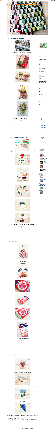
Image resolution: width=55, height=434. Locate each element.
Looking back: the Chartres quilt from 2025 (44, 176)
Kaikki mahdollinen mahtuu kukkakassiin (44, 170)
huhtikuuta (42, 137)
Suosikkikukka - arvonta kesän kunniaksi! (44, 155)
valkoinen (9, 341)
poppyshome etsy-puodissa (25, 338)
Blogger (33, 428)
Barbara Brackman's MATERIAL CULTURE (42, 185)
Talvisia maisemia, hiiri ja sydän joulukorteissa (16, 357)
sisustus (35, 121)
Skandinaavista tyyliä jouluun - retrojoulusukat (17, 243)
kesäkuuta (42, 135)
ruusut (33, 121)
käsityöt (22, 121)
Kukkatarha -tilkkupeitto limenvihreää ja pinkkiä (45, 162)
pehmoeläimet (41, 95)
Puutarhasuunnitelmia (43, 68)
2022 (40, 118)
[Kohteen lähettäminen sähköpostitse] (18, 120)
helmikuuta (42, 139)
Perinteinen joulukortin (11, 400)
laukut (40, 92)
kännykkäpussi (41, 90)
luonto (23, 121)
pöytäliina (41, 98)
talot (30, 419)
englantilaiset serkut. (30, 83)
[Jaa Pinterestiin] (21, 120)
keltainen (15, 121)
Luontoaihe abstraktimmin (12, 386)
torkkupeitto (13, 122)
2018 (40, 122)
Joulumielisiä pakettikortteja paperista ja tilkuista (17, 137)
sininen (27, 419)
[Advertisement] (22, 130)
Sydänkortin (18, 371)
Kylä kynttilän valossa (42, 78)
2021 (40, 119)
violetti (9, 227)
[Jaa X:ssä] (19, 120)
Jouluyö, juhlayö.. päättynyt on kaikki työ (15, 38)
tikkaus (32, 419)
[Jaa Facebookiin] (20, 120)
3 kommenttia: (14, 120)
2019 (40, 121)
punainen (25, 121)
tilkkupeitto (9, 122)
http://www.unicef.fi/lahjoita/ (43, 82)
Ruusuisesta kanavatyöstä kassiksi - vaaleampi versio (45, 166)
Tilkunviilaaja (41, 174)
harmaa (14, 419)
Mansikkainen (42, 71)
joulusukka (12, 121)
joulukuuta (42, 124)
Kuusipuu (42, 79)
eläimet (12, 419)
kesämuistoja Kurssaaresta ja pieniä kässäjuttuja (44, 192)
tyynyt (40, 104)
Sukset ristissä (43, 64)
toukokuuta (42, 136)
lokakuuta (42, 132)
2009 (41, 146)
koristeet (17, 121)
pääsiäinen (41, 97)
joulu (10, 121)
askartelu (11, 419)
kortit (19, 419)
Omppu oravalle (43, 76)
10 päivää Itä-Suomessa (44, 179)
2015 (40, 141)
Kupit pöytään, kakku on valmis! (43, 70)
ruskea (30, 121)
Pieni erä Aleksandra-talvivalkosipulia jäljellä (43, 184)
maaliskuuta (42, 138)
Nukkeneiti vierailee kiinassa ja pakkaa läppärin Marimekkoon (45, 159)
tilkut (33, 419)
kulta (20, 121)
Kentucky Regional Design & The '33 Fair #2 (44, 187)
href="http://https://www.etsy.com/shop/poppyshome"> (43, 41)
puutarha (27, 121)
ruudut (32, 121)
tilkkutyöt (11, 122)
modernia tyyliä (13, 415)
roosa (29, 121)
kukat (19, 121)
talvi (36, 121)
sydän (29, 419)
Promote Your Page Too (41, 50)
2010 (40, 145)
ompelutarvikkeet (42, 93)
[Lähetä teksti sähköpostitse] (17, 120)
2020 (40, 120)
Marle (41, 190)
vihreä (8, 227)
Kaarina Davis (41, 183)
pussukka (41, 96)
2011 (40, 144)
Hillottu (42, 75)
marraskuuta (42, 131)
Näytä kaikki (46, 194)
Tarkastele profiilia (44, 150)
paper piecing (41, 94)
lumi (22, 419)
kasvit (14, 121)
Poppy (44, 149)
